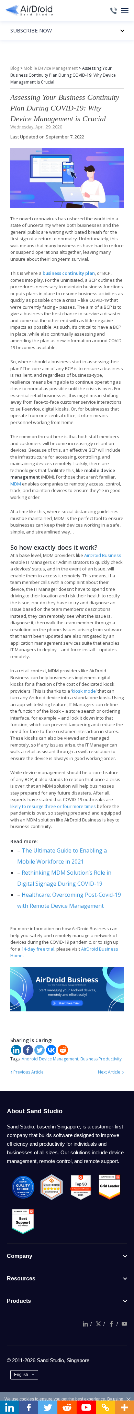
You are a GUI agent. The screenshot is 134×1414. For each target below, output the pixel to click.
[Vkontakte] (51, 1050)
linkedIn (85, 1324)
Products (19, 1301)
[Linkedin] (16, 1050)
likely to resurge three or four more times (53, 806)
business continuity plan (69, 273)
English (21, 1374)
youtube (124, 1324)
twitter (98, 1324)
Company (19, 1256)
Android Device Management (50, 1059)
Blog (14, 68)
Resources (21, 1278)
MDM (15, 484)
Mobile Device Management (51, 68)
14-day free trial (37, 949)
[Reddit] (63, 1050)
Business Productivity (101, 1059)
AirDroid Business (102, 555)
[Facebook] (28, 1050)
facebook (111, 1324)
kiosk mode (84, 691)
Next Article (109, 1072)
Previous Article (28, 1072)
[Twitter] (39, 1050)
